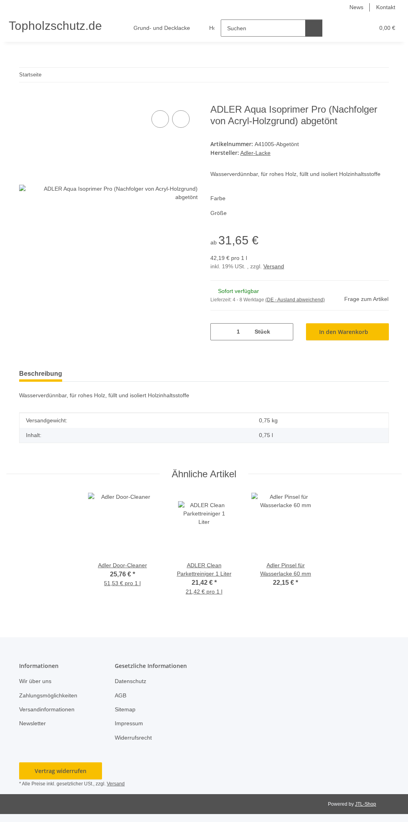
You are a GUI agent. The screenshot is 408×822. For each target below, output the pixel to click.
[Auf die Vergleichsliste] (160, 119)
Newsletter (32, 723)
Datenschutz (130, 681)
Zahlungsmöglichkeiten (48, 695)
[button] (337, 28)
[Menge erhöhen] (284, 332)
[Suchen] (313, 28)
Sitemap (125, 709)
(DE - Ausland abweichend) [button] (295, 300)
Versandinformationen (47, 709)
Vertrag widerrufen (60, 771)
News (356, 7)
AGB (120, 695)
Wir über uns (35, 681)
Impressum (129, 723)
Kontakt (385, 7)
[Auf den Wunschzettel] (181, 119)
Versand (273, 266)
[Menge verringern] (219, 332)
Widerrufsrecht (133, 737)
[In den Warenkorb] (25, 99)
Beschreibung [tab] (40, 373)
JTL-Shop (365, 804)
